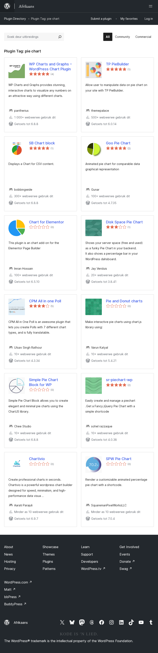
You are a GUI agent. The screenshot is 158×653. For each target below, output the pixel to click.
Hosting (10, 561)
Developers (89, 561)
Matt (10, 589)
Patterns (49, 569)
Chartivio (37, 459)
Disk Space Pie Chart (124, 222)
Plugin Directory (15, 18)
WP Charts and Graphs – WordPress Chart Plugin (50, 66)
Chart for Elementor (46, 222)
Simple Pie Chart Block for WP (43, 382)
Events (125, 554)
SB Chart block (42, 143)
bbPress (12, 597)
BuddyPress (15, 604)
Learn (85, 547)
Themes (49, 554)
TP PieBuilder (117, 64)
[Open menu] (151, 6)
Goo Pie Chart (118, 143)
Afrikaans (21, 623)
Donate (127, 561)
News (8, 554)
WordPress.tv (93, 569)
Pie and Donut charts (124, 301)
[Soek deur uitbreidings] (60, 37)
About (8, 547)
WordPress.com (18, 582)
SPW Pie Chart (118, 459)
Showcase (50, 547)
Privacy (9, 569)
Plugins (48, 561)
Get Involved (129, 547)
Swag (126, 569)
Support (87, 554)
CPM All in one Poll (45, 301)
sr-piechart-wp (119, 380)
